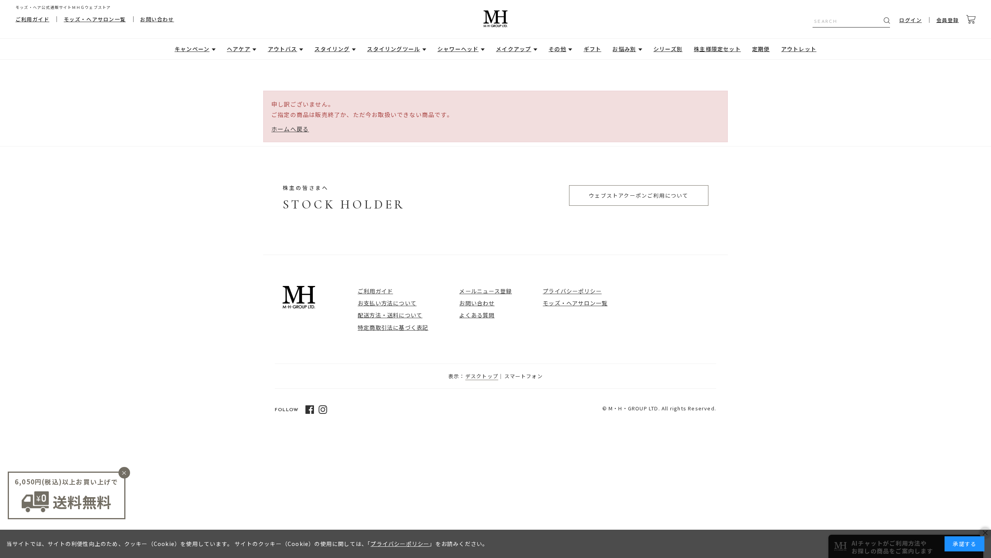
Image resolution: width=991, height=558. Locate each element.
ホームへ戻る (290, 129)
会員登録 (947, 20)
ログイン (910, 20)
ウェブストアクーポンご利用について (638, 195)
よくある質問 (476, 315)
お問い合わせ (157, 19)
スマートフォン (523, 376)
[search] (887, 20)
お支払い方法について (387, 303)
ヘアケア (238, 49)
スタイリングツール (393, 49)
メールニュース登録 (485, 291)
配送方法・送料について (390, 315)
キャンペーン (192, 49)
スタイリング (332, 49)
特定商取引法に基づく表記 (393, 327)
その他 (557, 49)
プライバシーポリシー (572, 291)
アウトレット (798, 49)
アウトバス (282, 49)
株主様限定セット (717, 49)
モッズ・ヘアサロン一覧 (95, 19)
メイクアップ (513, 49)
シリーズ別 (667, 49)
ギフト (593, 49)
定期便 (761, 49)
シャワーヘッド (457, 49)
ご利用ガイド (32, 19)
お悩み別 (624, 49)
